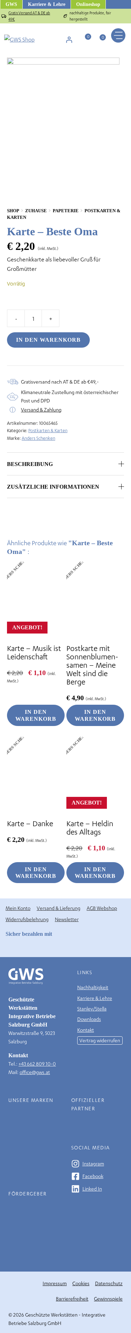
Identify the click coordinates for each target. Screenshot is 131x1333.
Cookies (80, 1283)
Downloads (89, 1019)
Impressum (55, 1283)
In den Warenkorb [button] (35, 715)
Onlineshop (88, 4)
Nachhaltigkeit (92, 987)
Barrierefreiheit (72, 1299)
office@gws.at (35, 1072)
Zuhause (36, 210)
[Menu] (118, 35)
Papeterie (66, 210)
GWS (11, 4)
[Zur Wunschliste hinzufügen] (120, 211)
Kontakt (85, 1030)
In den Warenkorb (48, 340)
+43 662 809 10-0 (37, 1064)
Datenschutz (109, 1283)
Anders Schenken (38, 438)
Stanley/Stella (92, 1009)
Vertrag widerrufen (99, 1040)
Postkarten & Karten (47, 430)
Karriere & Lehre (46, 4)
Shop (13, 210)
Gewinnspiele (108, 1299)
